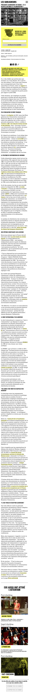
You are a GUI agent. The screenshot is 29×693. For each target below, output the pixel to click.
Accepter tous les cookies (14, 689)
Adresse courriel (5, 39)
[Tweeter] (11, 65)
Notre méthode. (12, 578)
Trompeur (5, 677)
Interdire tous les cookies (14, 686)
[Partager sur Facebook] (13, 65)
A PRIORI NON (6, 647)
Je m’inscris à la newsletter (14, 44)
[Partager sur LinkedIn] (16, 65)
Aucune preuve (6, 616)
